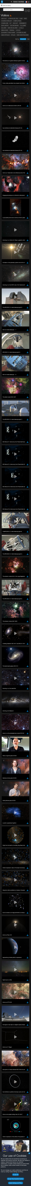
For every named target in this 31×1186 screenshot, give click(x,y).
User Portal (21, 1)
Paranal (12, 30)
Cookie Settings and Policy (15, 1183)
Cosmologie (4, 23)
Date (28, 39)
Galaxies (3, 28)
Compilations (17, 21)
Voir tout (4, 18)
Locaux (18, 30)
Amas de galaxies (12, 28)
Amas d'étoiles (5, 35)
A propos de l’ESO (13, 18)
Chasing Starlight (6, 21)
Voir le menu (6, 5)
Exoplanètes (5, 25)
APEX (25, 18)
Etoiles (13, 35)
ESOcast (15, 23)
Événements (22, 23)
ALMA (21, 18)
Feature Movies (14, 25)
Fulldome (23, 25)
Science (15, 1)
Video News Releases (22, 35)
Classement (23, 39)
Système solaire (21, 32)
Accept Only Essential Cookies (15, 1178)
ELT (10, 23)
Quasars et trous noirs (8, 32)
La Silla (21, 28)
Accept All (15, 1174)
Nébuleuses (4, 30)
